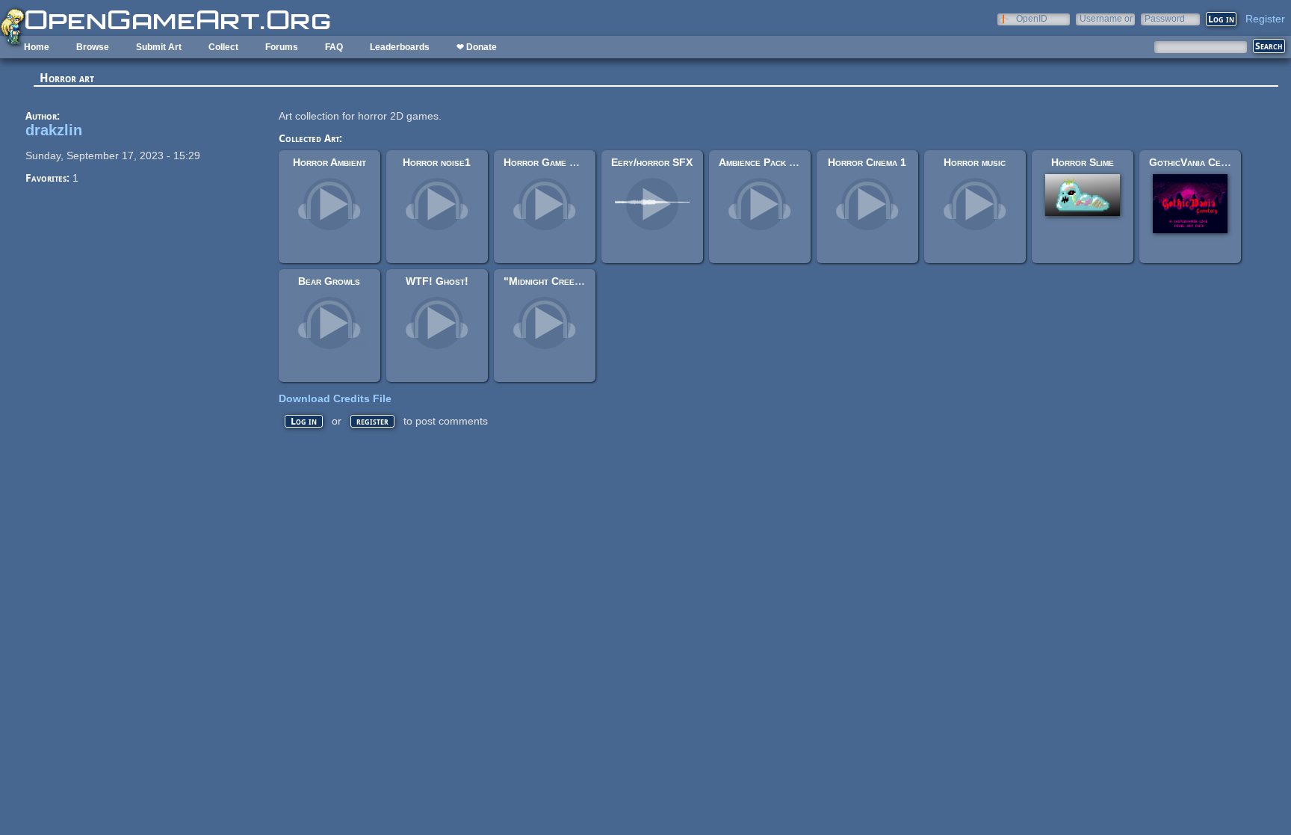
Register (1265, 19)
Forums (281, 47)
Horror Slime (1082, 162)
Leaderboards (400, 47)
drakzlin (53, 130)
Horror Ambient (329, 162)
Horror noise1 (437, 162)
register (372, 421)
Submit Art (159, 47)
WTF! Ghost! (437, 281)
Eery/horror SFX (652, 162)
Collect (223, 47)
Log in (304, 421)
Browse (92, 47)
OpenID (1031, 18)
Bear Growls (329, 281)
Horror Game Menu (549, 162)
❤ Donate (476, 47)
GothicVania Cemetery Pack (1213, 162)
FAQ (334, 47)
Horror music (975, 162)
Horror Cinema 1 (867, 162)
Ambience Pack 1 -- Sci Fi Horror (796, 162)
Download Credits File (335, 398)
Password (1165, 18)
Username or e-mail (1106, 18)
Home (36, 47)
